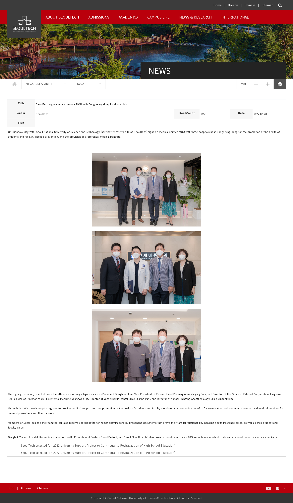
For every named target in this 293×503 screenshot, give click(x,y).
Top (11, 488)
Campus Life (158, 17)
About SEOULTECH (62, 17)
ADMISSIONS (98, 17)
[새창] (268, 488)
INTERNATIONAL (235, 17)
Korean (233, 5)
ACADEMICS (128, 17)
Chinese (250, 5)
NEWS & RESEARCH (195, 17)
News (80, 84)
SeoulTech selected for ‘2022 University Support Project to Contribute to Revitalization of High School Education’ (98, 445)
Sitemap (267, 5)
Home (217, 5)
